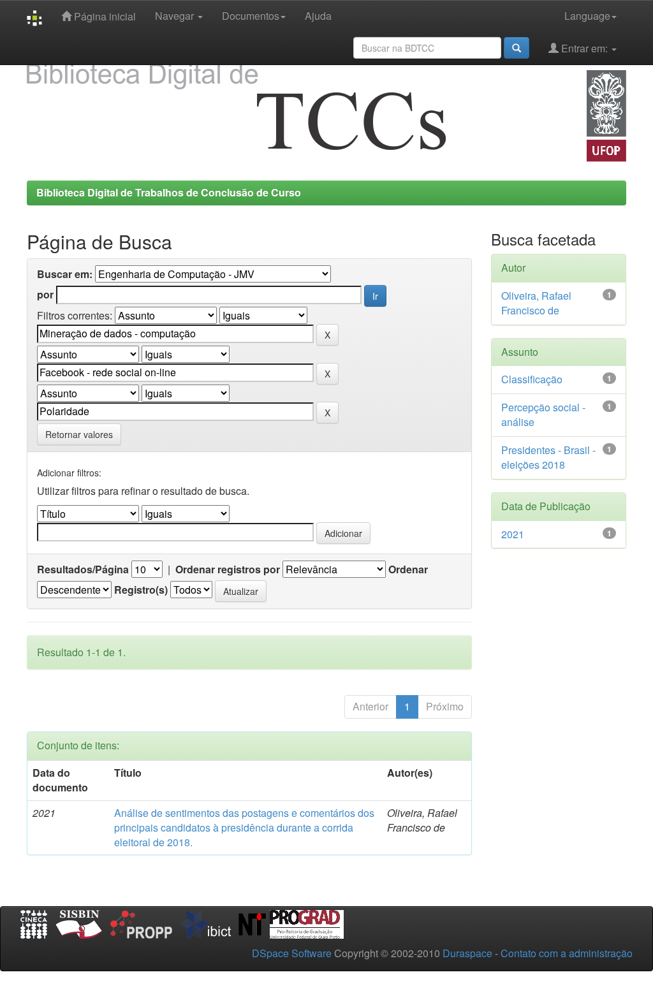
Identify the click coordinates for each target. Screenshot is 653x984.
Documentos (250, 15)
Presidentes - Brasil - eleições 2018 (548, 457)
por (45, 295)
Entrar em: (584, 48)
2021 (512, 534)
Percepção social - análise (543, 414)
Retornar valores (79, 434)
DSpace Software (292, 953)
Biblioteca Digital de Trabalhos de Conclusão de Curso (168, 192)
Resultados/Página (83, 569)
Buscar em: (64, 274)
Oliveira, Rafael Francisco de (536, 303)
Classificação (531, 379)
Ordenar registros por (227, 569)
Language (587, 15)
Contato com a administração (567, 953)
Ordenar (408, 569)
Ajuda (318, 15)
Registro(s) (141, 590)
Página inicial (103, 16)
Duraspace (467, 953)
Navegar (175, 15)
